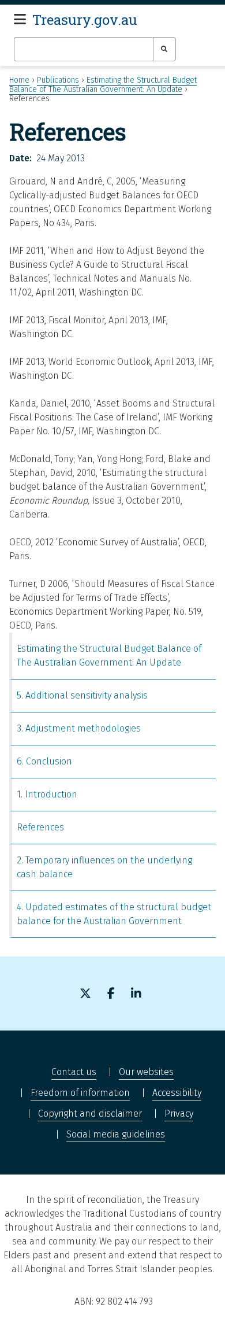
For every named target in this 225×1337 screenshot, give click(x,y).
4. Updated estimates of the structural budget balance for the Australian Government (114, 914)
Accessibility (176, 1092)
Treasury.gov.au (84, 19)
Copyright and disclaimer (90, 1113)
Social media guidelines (115, 1134)
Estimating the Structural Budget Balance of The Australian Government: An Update (103, 84)
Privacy (178, 1113)
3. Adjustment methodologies (79, 728)
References (40, 827)
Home (19, 80)
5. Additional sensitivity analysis (82, 695)
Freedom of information (80, 1092)
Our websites (146, 1071)
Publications (58, 80)
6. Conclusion (44, 761)
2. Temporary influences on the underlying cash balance (104, 867)
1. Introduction (47, 794)
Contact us (73, 1071)
